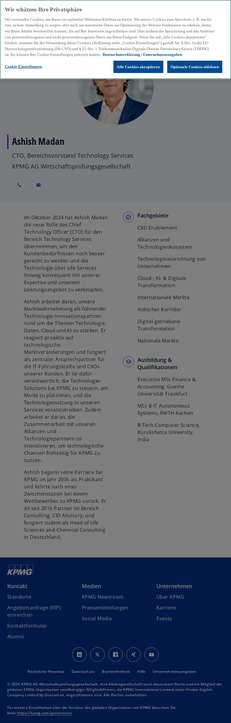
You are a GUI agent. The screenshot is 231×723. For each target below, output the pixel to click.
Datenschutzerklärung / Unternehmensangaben (142, 54)
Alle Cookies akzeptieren (138, 67)
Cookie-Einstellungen (23, 66)
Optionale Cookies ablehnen (195, 67)
